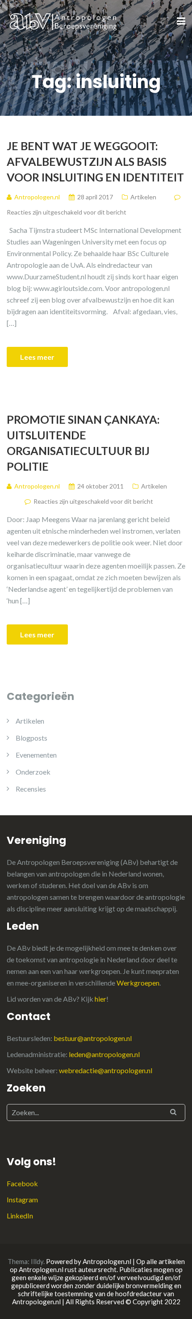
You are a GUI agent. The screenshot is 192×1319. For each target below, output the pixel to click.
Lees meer (37, 357)
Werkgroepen (138, 982)
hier (100, 999)
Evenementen (36, 754)
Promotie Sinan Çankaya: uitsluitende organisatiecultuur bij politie (83, 443)
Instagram (22, 1199)
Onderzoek (33, 771)
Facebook (22, 1183)
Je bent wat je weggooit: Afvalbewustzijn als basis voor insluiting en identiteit (95, 161)
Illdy (37, 1261)
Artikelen (143, 197)
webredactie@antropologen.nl (105, 1070)
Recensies (31, 788)
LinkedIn (20, 1215)
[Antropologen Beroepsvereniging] (64, 21)
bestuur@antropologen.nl (93, 1038)
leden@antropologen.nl (104, 1054)
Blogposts (31, 737)
